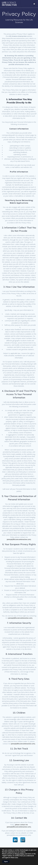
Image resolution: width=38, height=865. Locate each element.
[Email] (22, 839)
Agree (6, 861)
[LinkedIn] (15, 839)
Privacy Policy (19, 854)
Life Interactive (9, 3)
